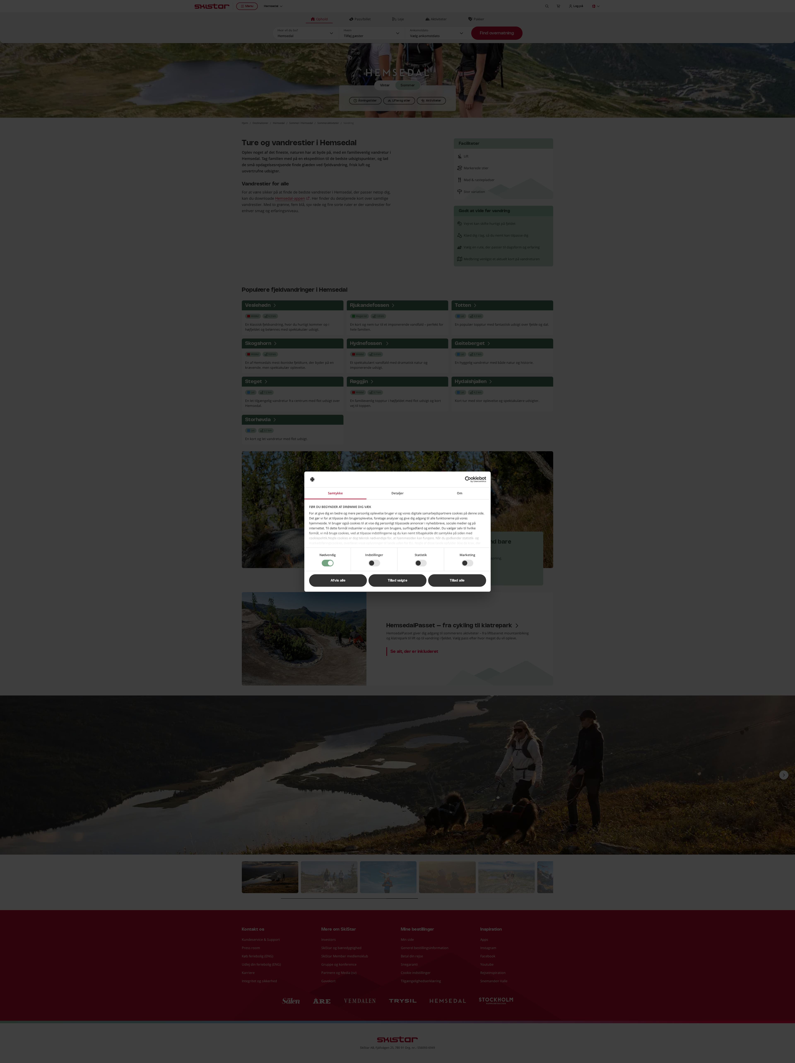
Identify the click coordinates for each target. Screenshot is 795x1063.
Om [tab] (459, 493)
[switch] (374, 563)
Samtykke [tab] (335, 493)
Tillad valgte (397, 580)
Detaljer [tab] (397, 493)
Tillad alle (457, 580)
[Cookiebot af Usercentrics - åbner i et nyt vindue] (468, 479)
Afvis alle (338, 580)
